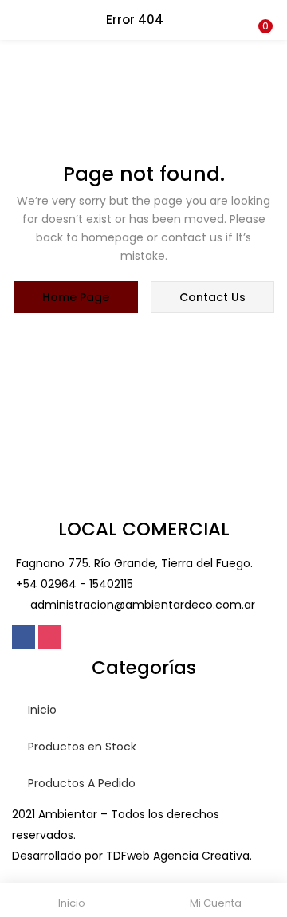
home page (75, 297)
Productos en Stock (82, 746)
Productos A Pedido (82, 783)
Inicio (42, 710)
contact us (212, 297)
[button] (263, 10)
